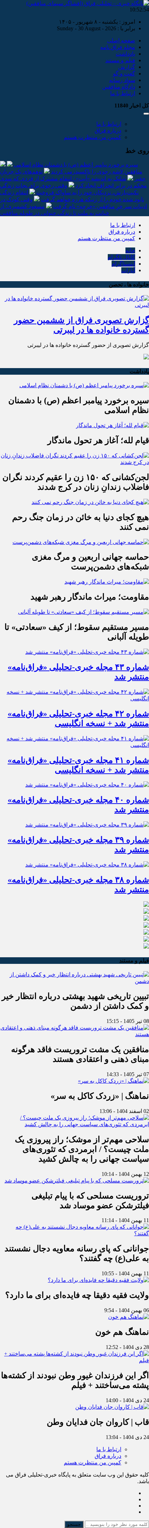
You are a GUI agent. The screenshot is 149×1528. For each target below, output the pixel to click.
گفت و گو (124, 73)
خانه (130, 250)
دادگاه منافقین (118, 87)
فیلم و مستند (120, 60)
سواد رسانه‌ (122, 80)
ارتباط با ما (122, 93)
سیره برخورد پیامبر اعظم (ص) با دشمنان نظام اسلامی (76, 165)
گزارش (126, 67)
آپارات (128, 270)
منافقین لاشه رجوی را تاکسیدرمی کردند (96, 171)
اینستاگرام (123, 264)
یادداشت (125, 54)
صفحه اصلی (121, 40)
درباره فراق (108, 130)
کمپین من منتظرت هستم (92, 137)
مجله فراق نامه (117, 47)
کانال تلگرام (121, 257)
